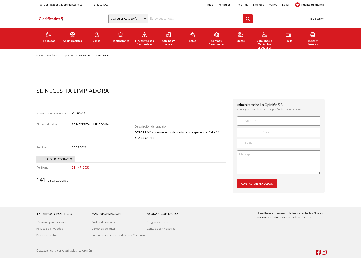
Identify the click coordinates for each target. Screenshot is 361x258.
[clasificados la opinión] (322, 251)
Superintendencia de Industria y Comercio (118, 235)
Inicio (210, 4)
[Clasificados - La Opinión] (51, 19)
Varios (273, 4)
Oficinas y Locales (168, 42)
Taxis (288, 41)
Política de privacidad (49, 228)
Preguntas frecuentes (161, 222)
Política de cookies (103, 222)
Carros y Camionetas (216, 42)
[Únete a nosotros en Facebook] (316, 251)
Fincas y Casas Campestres (144, 42)
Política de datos (46, 235)
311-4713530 (81, 167)
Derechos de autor (103, 228)
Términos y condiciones (51, 222)
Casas (96, 41)
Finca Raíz (242, 4)
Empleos (258, 4)
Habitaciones (120, 41)
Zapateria (68, 55)
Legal (285, 4)
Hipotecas (48, 41)
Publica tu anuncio (313, 4)
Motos (240, 41)
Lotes (192, 41)
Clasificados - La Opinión (77, 250)
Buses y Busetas (313, 42)
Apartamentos (72, 41)
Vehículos (224, 4)
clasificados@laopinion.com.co (63, 4)
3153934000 (100, 4)
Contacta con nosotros (161, 228)
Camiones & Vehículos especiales (264, 44)
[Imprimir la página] (313, 91)
